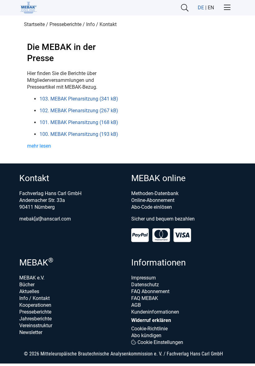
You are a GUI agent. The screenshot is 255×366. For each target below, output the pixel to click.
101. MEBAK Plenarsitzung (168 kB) (78, 122)
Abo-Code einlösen (151, 207)
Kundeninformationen (155, 312)
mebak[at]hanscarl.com (45, 219)
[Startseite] (28, 7)
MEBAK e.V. (31, 278)
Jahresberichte (35, 319)
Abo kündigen (146, 335)
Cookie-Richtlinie (149, 329)
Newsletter (30, 332)
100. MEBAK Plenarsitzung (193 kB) (78, 134)
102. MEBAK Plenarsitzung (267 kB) (78, 111)
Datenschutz (145, 285)
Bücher (27, 285)
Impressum (143, 278)
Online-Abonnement (152, 200)
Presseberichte (35, 312)
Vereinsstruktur (35, 325)
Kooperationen (35, 305)
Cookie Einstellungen (159, 342)
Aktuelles (29, 291)
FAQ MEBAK (144, 298)
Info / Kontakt (34, 298)
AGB (136, 305)
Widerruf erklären (151, 320)
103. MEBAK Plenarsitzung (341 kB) (78, 99)
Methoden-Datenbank (154, 193)
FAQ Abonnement (150, 291)
